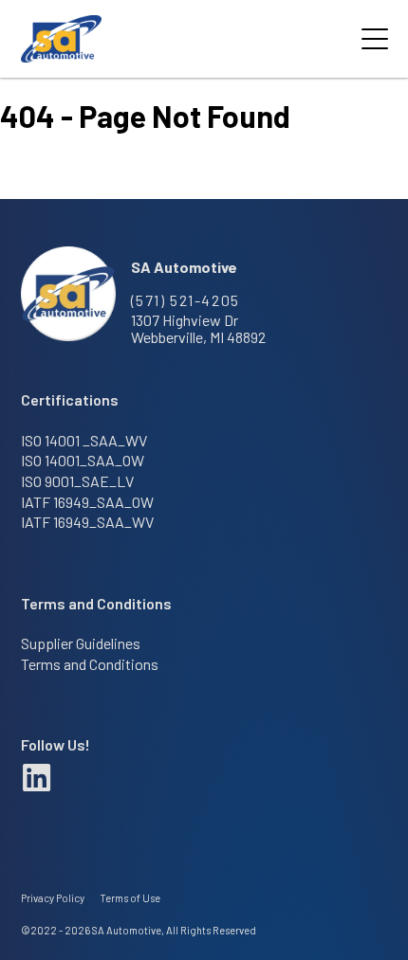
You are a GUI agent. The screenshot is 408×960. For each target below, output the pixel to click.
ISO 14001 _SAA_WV (84, 440)
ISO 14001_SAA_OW (82, 460)
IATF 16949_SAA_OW (87, 502)
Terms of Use (130, 898)
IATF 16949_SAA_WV (87, 522)
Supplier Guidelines (80, 643)
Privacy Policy (52, 898)
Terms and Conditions (89, 664)
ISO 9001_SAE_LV (77, 481)
